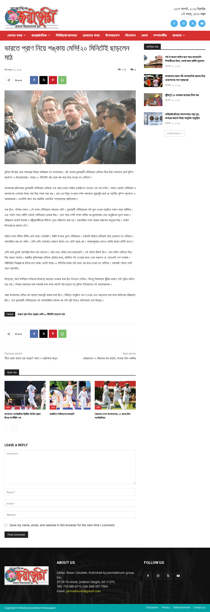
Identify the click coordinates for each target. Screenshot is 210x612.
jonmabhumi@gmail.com (83, 591)
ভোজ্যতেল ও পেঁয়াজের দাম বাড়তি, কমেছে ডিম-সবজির (109, 358)
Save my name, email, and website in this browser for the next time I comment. (62, 525)
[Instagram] (183, 23)
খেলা (8, 407)
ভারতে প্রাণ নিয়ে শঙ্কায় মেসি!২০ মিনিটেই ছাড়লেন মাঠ (41, 314)
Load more (173, 133)
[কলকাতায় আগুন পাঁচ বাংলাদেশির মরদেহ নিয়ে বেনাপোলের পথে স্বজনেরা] (153, 80)
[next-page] (13, 427)
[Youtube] (201, 23)
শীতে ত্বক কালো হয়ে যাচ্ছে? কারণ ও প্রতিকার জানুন (31, 358)
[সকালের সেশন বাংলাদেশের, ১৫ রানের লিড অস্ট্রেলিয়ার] (115, 395)
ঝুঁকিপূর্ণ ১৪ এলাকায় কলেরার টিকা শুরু (182, 95)
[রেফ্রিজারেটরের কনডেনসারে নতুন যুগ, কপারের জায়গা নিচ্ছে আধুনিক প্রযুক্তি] (153, 118)
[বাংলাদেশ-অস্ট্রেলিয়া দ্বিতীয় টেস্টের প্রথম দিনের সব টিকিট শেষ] (25, 395)
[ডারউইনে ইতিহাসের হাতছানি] (70, 395)
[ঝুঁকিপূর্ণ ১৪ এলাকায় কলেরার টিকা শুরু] (153, 99)
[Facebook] (174, 23)
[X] (192, 23)
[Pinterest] (53, 80)
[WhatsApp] (62, 80)
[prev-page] (7, 427)
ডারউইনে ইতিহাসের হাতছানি (62, 414)
